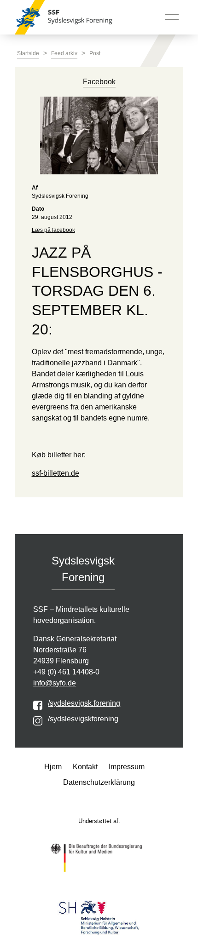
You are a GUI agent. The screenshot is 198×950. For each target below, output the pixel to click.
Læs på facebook (53, 230)
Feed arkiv (64, 53)
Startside (28, 53)
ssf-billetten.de (55, 473)
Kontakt (85, 767)
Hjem (53, 767)
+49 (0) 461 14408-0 (66, 672)
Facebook (99, 82)
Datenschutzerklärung (99, 782)
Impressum (127, 767)
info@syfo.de (54, 683)
